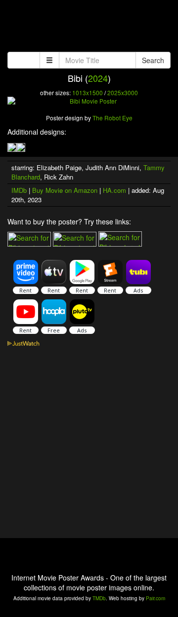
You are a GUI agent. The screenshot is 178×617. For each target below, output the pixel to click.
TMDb (99, 598)
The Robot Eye (112, 117)
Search (153, 60)
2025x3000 (122, 92)
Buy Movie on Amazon (64, 190)
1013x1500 (87, 92)
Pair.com (155, 598)
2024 (98, 78)
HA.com (114, 190)
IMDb (19, 190)
